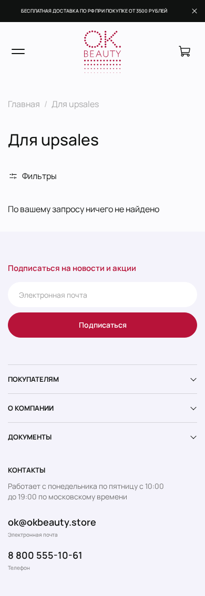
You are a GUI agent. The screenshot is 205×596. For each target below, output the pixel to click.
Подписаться (103, 325)
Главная (24, 104)
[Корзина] (184, 51)
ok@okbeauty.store (52, 522)
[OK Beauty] (102, 52)
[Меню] (17, 51)
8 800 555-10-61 (45, 555)
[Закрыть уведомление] (194, 11)
